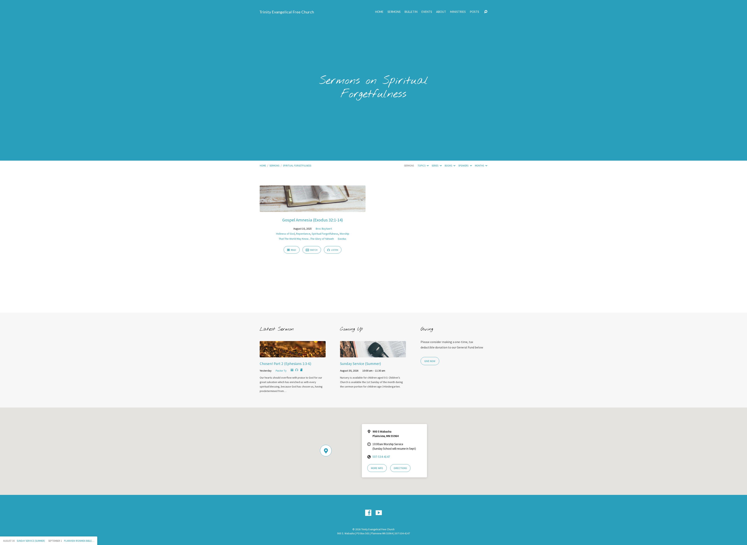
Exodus (342, 238)
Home (379, 11)
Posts (474, 11)
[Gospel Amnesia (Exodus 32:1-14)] (313, 209)
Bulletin (411, 11)
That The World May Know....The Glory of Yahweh (306, 238)
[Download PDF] (301, 370)
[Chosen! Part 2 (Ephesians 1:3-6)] (293, 354)
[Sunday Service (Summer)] (373, 354)
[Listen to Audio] (296, 370)
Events (427, 11)
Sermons (394, 11)
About (441, 11)
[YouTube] (379, 513)
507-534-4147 (381, 457)
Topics (422, 165)
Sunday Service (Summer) (360, 363)
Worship (344, 233)
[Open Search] (485, 11)
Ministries (458, 11)
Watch (313, 249)
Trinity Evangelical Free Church (286, 12)
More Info (377, 468)
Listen (334, 249)
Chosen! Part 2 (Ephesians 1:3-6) (285, 363)
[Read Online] (292, 370)
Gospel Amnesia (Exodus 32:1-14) (312, 220)
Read (293, 249)
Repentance (303, 233)
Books (449, 165)
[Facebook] (368, 513)
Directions (400, 468)
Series (435, 165)
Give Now (429, 361)
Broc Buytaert (324, 228)
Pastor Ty (281, 370)
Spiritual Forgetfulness (297, 165)
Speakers (463, 165)
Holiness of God (285, 233)
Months (480, 165)
